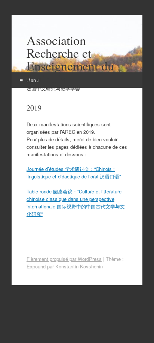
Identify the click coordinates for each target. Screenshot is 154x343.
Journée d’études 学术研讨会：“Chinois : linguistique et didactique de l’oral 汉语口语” (74, 172)
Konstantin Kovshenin (79, 266)
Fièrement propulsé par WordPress (64, 258)
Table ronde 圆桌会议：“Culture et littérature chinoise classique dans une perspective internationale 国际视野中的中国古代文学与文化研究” (76, 202)
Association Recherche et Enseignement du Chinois (70, 59)
